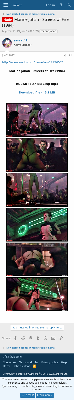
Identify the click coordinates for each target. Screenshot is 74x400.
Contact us (9, 362)
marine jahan (48, 31)
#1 (70, 55)
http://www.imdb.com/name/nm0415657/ (32, 62)
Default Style (14, 356)
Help (64, 362)
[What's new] (61, 5)
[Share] (64, 55)
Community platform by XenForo (35, 373)
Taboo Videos (22, 366)
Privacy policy (49, 362)
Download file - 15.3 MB (37, 92)
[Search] (69, 5)
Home (6, 366)
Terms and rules (28, 362)
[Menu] (5, 5)
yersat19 (10, 31)
